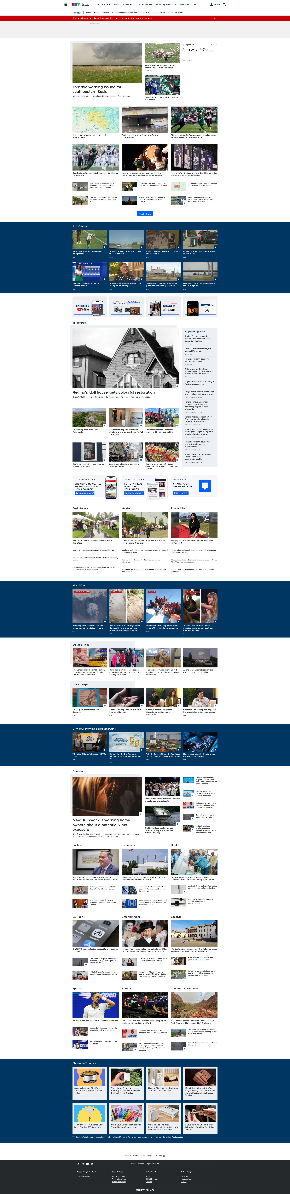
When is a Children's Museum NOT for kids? (89, 755)
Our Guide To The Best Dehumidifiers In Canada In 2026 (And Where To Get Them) (163, 1127)
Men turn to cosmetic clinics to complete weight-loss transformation (200, 901)
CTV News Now (182, 5)
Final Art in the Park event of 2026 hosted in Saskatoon (92, 541)
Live (194, 5)
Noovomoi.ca (186, 1179)
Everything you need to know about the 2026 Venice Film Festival (153, 960)
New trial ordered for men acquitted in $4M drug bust (199, 284)
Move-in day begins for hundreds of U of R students (200, 252)
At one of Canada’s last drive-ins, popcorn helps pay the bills (198, 671)
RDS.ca (183, 1182)
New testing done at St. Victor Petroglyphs (85, 431)
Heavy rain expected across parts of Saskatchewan (93, 550)
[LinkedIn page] (92, 1163)
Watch (116, 5)
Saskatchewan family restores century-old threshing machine (159, 431)
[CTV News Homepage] (80, 4)
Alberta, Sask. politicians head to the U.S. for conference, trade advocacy (152, 199)
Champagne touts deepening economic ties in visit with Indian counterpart (103, 902)
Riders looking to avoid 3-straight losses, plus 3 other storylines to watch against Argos (201, 199)
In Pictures (127, 5)
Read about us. (177, 1137)
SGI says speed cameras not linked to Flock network (125, 252)
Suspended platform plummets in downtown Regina (124, 465)
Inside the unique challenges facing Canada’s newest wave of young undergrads (206, 829)
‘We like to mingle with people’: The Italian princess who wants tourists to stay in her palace (194, 950)
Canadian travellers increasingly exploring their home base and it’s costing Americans (124, 672)
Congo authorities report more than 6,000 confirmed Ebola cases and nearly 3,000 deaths (192, 878)
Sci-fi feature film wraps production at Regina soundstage (125, 284)
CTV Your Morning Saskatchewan (125, 12)
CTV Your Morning (144, 5)
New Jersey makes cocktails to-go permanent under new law (202, 959)
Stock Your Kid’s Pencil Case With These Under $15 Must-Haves (126, 1126)
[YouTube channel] (87, 1163)
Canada (106, 5)
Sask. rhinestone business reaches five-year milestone (88, 465)
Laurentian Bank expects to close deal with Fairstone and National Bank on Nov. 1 (152, 889)
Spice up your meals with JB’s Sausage (85, 711)
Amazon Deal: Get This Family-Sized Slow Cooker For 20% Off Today (88, 1090)
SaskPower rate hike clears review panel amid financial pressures (161, 284)
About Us (128, 1156)
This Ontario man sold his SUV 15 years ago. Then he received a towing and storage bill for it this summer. (152, 1047)
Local (96, 5)
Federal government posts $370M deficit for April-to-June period (103, 888)
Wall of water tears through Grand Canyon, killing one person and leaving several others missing (124, 628)
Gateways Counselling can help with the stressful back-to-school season (199, 711)
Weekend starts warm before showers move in (85, 284)
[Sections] (65, 4)
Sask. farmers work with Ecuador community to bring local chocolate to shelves (162, 466)
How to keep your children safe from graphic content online (199, 755)
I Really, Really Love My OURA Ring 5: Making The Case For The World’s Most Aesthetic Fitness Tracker (200, 1091)
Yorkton (97, 12)
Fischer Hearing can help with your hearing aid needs (125, 711)
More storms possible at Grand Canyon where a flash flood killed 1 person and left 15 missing (192, 1022)
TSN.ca (149, 1182)
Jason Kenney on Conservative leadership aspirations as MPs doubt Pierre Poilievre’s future (94, 878)
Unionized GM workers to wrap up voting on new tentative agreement (206, 805)
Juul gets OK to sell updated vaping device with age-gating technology (202, 887)
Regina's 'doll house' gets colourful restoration (113, 392)
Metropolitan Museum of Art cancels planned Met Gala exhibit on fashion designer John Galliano (144, 950)
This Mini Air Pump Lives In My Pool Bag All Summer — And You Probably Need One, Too (125, 1090)
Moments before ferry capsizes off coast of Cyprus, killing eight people (162, 627)
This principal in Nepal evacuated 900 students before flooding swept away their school (202, 1032)
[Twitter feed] (78, 1163)
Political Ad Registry (119, 1182)
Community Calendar (160, 12)
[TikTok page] (83, 1163)
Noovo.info (185, 1176)
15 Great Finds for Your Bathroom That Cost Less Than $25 (163, 1089)
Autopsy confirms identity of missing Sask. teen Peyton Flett (192, 541)
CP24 (148, 1176)
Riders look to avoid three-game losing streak (87, 252)
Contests (145, 12)
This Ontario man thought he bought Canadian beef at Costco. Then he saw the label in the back (88, 672)
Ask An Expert (177, 12)
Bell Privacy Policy (118, 1176)
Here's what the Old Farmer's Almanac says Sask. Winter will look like (125, 756)
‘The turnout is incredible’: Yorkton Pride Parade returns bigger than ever (103, 199)
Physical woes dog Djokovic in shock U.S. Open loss (95, 1021)
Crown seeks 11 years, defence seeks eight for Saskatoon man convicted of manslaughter (95, 568)
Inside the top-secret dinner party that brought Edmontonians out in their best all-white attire (201, 973)
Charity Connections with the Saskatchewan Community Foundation (159, 712)
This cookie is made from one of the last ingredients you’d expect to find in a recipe (162, 672)
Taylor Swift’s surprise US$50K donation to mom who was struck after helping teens (198, 628)
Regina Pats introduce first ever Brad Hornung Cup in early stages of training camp (194, 174)
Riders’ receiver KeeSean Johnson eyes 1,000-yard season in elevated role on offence (193, 136)
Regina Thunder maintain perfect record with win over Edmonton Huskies (160, 67)
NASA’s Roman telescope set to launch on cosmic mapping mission (104, 973)
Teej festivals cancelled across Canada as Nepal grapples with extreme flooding (159, 830)
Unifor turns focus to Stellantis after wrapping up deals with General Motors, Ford (144, 878)
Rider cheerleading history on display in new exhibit (163, 252)
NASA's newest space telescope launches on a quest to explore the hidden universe (104, 961)
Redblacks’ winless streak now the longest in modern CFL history (103, 1029)
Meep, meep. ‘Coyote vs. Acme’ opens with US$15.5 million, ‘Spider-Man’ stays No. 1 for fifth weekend (153, 974)
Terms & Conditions (119, 1179)
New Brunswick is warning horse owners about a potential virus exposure (101, 825)
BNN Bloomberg (152, 1179)
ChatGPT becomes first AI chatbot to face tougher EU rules (95, 950)
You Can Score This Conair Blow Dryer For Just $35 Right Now (88, 1126)
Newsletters (147, 1156)
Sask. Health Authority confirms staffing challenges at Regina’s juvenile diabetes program (102, 185)
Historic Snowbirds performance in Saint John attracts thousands (207, 793)
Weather (106, 12)
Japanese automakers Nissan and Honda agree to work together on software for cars (153, 902)
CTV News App (159, 1156)
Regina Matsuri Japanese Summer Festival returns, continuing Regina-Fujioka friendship (142, 174)
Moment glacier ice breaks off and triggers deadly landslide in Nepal (88, 627)
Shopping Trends (164, 5)
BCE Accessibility (83, 1176)
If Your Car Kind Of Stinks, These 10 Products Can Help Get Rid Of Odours (199, 1127)
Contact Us (137, 1156)
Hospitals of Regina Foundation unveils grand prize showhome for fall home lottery (126, 432)
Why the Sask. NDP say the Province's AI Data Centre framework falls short (163, 755)
